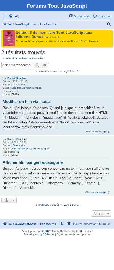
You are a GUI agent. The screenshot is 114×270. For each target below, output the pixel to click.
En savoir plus (53, 37)
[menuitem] (14, 16)
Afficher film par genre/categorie (30, 148)
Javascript (19, 84)
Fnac (84, 41)
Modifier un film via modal (26, 87)
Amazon (94, 41)
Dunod (75, 41)
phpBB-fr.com (46, 234)
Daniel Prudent (17, 78)
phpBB (45, 231)
